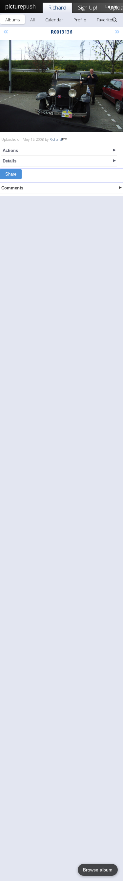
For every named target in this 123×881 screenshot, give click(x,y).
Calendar (54, 20)
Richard (57, 7)
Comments (12, 187)
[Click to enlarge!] (61, 86)
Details (9, 161)
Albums (12, 20)
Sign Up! (87, 7)
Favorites (105, 20)
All (32, 20)
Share (10, 174)
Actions (10, 150)
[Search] (114, 19)
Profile (79, 20)
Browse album (98, 869)
